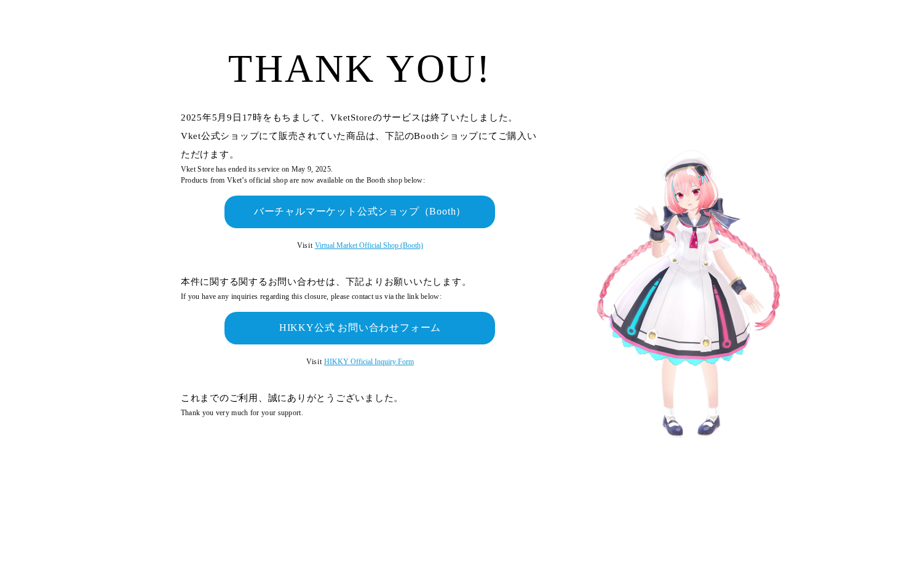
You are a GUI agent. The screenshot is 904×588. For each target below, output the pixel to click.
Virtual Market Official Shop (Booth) (369, 245)
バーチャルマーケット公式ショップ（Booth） (360, 211)
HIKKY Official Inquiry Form (369, 361)
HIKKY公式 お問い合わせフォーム (360, 327)
